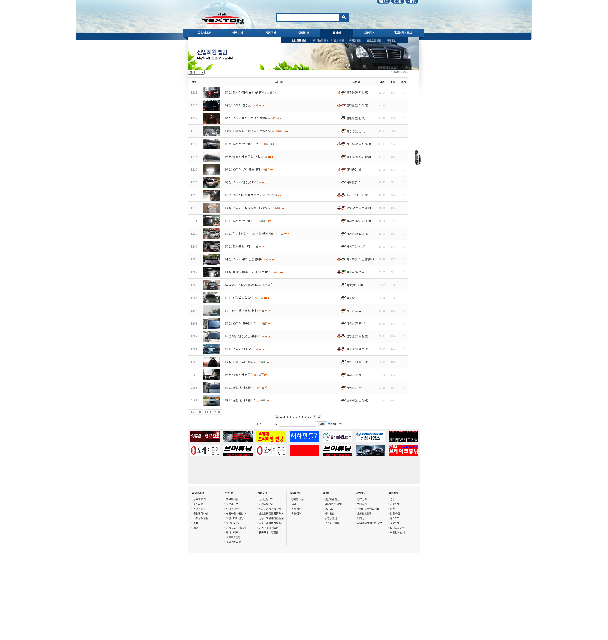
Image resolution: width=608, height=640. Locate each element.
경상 (228, 92)
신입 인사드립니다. (245, 361)
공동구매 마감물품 (268, 532)
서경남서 (231, 285)
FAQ (195, 527)
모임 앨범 (329, 508)
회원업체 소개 (397, 532)
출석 (195, 522)
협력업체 (393, 492)
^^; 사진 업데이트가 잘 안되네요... (254, 233)
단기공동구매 (266, 503)
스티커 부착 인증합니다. (248, 259)
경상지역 (394, 522)
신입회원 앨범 (331, 499)
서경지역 (394, 503)
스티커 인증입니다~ (245, 323)
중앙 (392, 499)
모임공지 (360, 492)
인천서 (230, 156)
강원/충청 (395, 513)
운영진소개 (199, 508)
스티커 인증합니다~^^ (247, 143)
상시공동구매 (266, 499)
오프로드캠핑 (233, 537)
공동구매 (262, 492)
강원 (228, 131)
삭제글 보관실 (200, 518)
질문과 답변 (232, 503)
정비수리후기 (233, 532)
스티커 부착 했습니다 (246, 169)
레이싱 (360, 518)
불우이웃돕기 (233, 522)
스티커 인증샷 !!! (243, 182)
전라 (228, 349)
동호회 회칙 (199, 499)
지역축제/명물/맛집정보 (369, 522)
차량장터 (296, 513)
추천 (403, 82)
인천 (392, 508)
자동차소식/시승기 (236, 527)
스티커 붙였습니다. (250, 285)
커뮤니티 (229, 492)
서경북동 (231, 336)
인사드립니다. (242, 246)
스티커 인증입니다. (248, 156)
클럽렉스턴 (198, 492)
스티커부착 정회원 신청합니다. (252, 208)
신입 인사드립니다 (244, 387)
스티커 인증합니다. (245, 220)
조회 (392, 82)
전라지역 (394, 518)
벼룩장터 (296, 508)
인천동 (230, 374)
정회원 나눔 (297, 499)
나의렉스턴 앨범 (333, 503)
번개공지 (362, 503)
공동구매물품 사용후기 (271, 522)
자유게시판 (232, 499)
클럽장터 (295, 492)
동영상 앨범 (330, 518)
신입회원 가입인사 (236, 513)
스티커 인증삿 (244, 374)
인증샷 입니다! (247, 336)
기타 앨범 (329, 513)
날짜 (382, 82)
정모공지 (362, 499)
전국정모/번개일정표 (368, 508)
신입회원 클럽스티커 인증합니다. (254, 131)
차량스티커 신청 (234, 518)
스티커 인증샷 (242, 105)
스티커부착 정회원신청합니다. (252, 118)
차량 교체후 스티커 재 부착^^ (251, 272)
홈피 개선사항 (233, 541)
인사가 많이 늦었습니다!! (248, 92)
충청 (228, 105)
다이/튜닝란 (232, 508)
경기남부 (231, 310)
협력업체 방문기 (398, 527)
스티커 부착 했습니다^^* (253, 195)
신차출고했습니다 (244, 297)
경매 (294, 503)
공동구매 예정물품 (268, 527)
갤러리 (326, 492)
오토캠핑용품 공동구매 (271, 513)
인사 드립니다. (247, 310)
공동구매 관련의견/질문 (271, 518)
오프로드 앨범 (331, 522)
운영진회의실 (200, 513)
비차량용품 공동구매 (270, 508)
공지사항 (198, 503)
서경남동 (231, 195)
